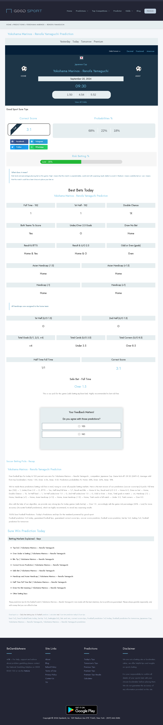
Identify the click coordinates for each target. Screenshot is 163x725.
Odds (128, 11)
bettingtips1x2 (53, 618)
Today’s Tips (89, 659)
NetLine (27, 670)
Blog (139, 11)
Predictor (117, 11)
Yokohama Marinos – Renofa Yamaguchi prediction (64, 622)
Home (69, 11)
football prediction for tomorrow (126, 618)
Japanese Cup (145, 618)
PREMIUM (150, 11)
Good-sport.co (13, 615)
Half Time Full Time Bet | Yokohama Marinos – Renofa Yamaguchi (39, 582)
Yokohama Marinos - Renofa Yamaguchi (80, 71)
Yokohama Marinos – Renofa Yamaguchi (25, 622)
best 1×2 (12, 618)
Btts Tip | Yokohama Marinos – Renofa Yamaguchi (33, 559)
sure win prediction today (26, 531)
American (150, 51)
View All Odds (81, 102)
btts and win (65, 618)
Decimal (130, 51)
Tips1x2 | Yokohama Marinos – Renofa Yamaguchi (33, 547)
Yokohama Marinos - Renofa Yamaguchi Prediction (40, 34)
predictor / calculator (50, 615)
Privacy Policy (51, 674)
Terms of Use (50, 670)
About (47, 659)
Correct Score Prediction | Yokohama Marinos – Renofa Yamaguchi (40, 565)
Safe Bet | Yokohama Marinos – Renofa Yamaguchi (34, 570)
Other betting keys (20, 593)
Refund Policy (50, 667)
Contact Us (49, 678)
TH (46, 682)
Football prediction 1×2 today (99, 618)
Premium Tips (89, 670)
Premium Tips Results (92, 674)
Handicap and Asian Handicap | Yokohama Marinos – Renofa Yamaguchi (43, 576)
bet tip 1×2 (42, 618)
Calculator (88, 678)
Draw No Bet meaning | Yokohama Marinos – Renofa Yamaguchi (39, 587)
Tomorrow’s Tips (91, 663)
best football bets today (27, 618)
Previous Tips (89, 667)
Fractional (140, 51)
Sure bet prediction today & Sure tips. (72, 615)
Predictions (81, 11)
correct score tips (78, 618)
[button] (19, 141)
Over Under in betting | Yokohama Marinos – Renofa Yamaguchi (39, 553)
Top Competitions (99, 11)
